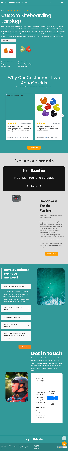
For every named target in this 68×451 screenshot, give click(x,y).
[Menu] (2, 2)
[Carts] (62, 2)
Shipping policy (3, 447)
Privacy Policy (21, 447)
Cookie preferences (10, 446)
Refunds (16, 447)
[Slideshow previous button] (5, 115)
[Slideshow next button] (62, 115)
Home (3, 10)
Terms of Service (27, 447)
